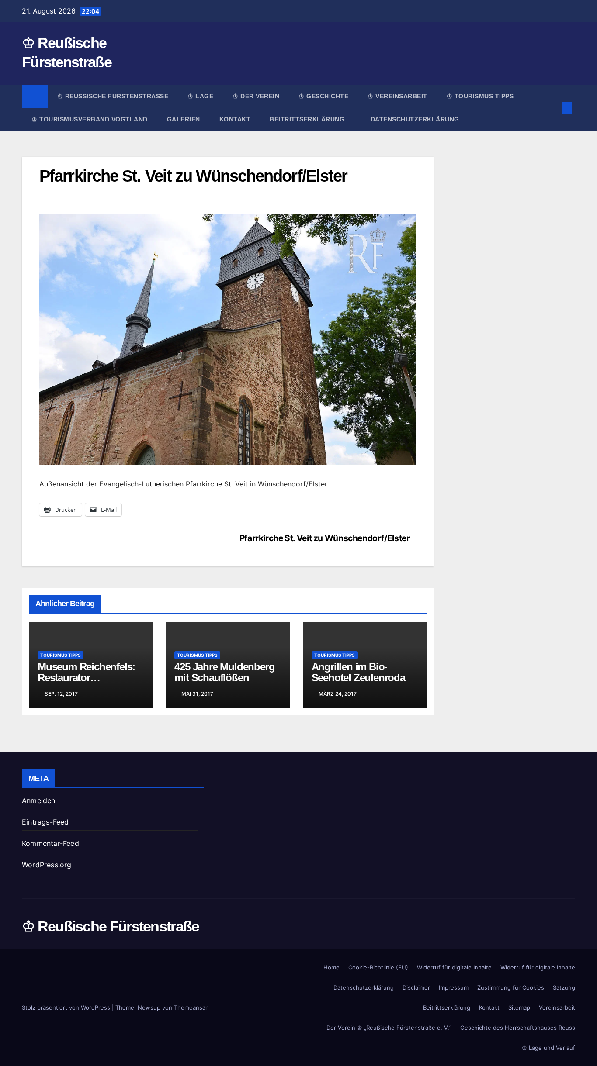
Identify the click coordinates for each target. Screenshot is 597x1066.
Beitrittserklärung (308, 119)
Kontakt (235, 119)
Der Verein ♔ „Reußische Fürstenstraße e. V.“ (388, 1027)
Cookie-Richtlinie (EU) (378, 967)
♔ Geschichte (323, 96)
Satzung (564, 987)
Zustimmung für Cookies (510, 987)
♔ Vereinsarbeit (397, 96)
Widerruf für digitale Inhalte (454, 967)
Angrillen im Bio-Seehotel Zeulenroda (358, 672)
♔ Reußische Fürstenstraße (113, 96)
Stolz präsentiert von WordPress (67, 1007)
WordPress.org (47, 864)
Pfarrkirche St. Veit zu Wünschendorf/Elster (324, 538)
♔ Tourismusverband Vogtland (89, 119)
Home (331, 967)
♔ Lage (200, 96)
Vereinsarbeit (557, 1007)
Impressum (454, 987)
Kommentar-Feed (50, 843)
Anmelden (39, 800)
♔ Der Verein (256, 96)
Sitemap (519, 1007)
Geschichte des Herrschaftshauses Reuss (517, 1027)
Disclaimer (416, 987)
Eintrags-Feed (45, 822)
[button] (552, 107)
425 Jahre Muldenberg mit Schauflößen (224, 672)
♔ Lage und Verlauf (548, 1047)
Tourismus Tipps (60, 655)
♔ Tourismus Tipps (480, 96)
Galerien (183, 119)
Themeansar (191, 1007)
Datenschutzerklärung (415, 119)
